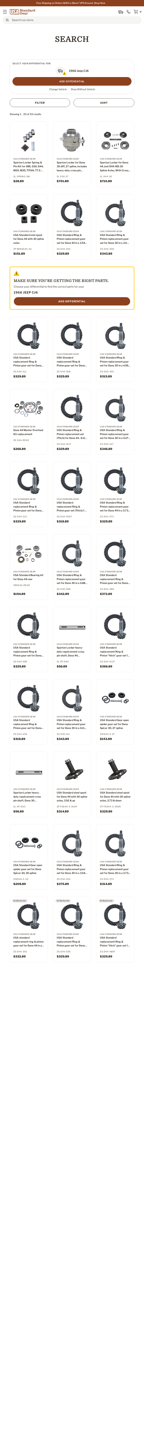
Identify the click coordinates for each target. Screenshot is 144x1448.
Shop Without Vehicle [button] (83, 89)
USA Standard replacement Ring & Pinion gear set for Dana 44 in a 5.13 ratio (27, 506)
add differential (72, 301)
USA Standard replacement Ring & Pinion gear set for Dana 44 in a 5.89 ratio (27, 651)
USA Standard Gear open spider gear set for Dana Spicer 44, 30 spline (27, 869)
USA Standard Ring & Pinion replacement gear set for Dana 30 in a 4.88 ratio (71, 579)
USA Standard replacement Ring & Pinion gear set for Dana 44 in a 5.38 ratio (71, 941)
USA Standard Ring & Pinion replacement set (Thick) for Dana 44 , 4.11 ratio (71, 434)
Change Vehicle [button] (58, 89)
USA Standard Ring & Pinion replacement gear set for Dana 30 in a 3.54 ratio (71, 869)
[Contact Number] (128, 11)
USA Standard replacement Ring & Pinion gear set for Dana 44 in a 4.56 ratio (27, 724)
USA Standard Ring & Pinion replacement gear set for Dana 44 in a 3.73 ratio (114, 506)
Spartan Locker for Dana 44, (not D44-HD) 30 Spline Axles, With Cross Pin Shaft (114, 166)
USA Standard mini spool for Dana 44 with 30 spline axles (28, 238)
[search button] (7, 20)
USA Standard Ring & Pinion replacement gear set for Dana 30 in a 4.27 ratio (114, 434)
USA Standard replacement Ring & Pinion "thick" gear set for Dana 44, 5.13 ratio (115, 651)
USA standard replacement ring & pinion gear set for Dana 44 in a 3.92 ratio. (28, 941)
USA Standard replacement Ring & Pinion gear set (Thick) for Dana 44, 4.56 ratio (72, 506)
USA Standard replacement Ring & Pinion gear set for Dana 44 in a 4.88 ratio (114, 579)
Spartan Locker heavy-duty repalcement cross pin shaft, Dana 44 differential (70, 651)
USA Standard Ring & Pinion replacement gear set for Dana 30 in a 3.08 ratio (114, 239)
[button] (5, 11)
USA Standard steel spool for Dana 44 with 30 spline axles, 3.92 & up (72, 796)
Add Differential (72, 81)
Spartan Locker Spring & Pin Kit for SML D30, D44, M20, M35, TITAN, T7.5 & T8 (28, 166)
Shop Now (99, 3)
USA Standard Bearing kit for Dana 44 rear (28, 577)
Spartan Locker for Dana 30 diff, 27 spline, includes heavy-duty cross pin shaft (72, 166)
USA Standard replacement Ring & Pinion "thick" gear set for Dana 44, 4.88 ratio (115, 941)
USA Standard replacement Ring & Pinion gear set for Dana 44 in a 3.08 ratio (71, 361)
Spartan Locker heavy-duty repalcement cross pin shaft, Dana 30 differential (27, 796)
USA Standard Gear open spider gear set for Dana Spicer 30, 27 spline (114, 724)
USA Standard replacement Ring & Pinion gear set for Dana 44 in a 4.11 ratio (27, 361)
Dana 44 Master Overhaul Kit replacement (28, 432)
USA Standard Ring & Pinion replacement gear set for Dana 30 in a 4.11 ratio (71, 724)
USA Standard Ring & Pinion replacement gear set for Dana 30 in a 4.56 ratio (114, 361)
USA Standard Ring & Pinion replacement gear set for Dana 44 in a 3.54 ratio (71, 239)
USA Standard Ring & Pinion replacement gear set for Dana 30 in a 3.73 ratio (114, 869)
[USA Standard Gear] (23, 12)
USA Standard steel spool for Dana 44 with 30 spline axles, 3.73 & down (115, 796)
